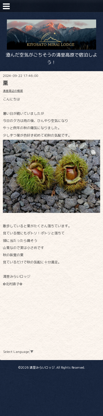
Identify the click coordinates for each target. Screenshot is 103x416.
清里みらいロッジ (42, 367)
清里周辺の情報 (13, 91)
